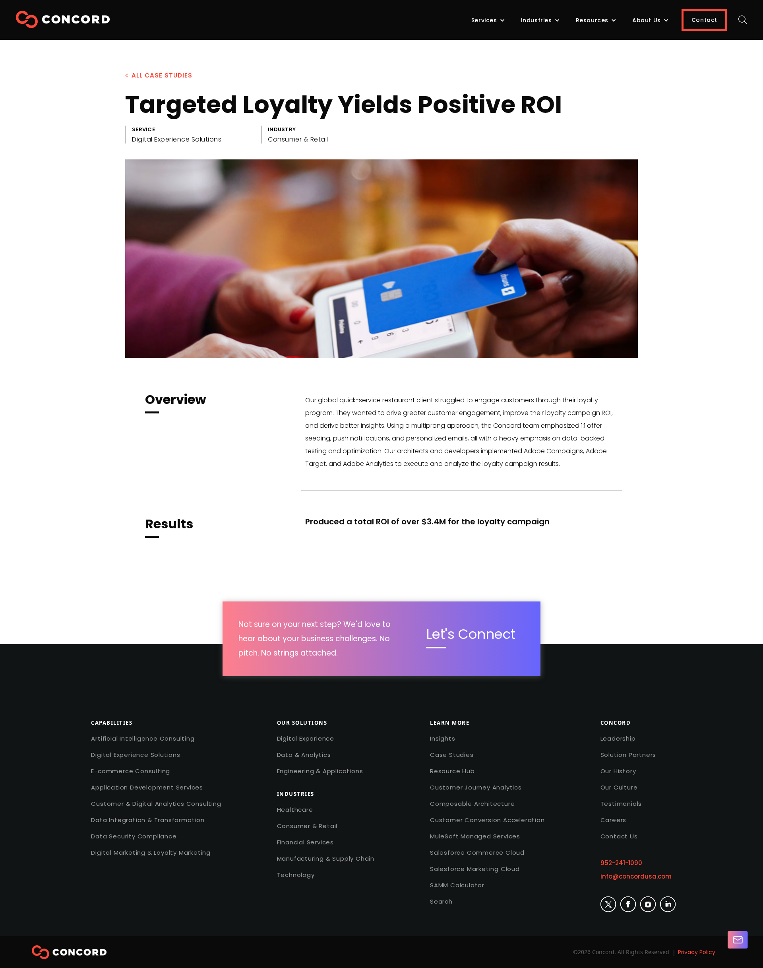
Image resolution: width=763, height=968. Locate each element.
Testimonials (621, 803)
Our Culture (619, 787)
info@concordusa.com (636, 876)
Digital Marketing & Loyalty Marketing (151, 852)
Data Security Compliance (133, 836)
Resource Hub (452, 771)
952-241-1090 (621, 863)
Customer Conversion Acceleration (487, 820)
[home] (63, 22)
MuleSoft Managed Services (475, 836)
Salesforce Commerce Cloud (477, 852)
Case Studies (452, 755)
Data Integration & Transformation (147, 820)
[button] (488, 20)
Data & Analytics (304, 755)
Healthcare (295, 809)
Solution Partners (628, 755)
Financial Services (305, 842)
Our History (618, 771)
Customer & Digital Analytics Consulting (156, 803)
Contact (704, 20)
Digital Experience (305, 738)
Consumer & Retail (307, 826)
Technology (296, 875)
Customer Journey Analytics (476, 787)
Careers (613, 820)
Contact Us (619, 836)
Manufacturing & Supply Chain (325, 858)
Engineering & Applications (320, 771)
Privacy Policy (696, 952)
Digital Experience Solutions (135, 755)
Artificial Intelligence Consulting (142, 738)
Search (441, 901)
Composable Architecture (472, 803)
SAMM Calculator (457, 885)
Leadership (618, 738)
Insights (442, 738)
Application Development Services (147, 787)
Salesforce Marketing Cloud (475, 869)
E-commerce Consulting (130, 771)
